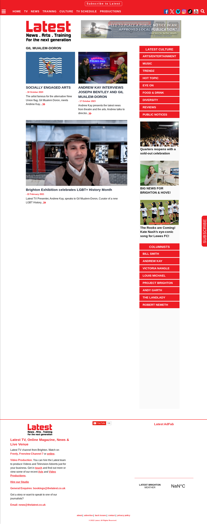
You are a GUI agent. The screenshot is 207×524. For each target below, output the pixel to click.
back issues (100, 515)
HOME (17, 11)
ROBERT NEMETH (155, 304)
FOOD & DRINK (153, 92)
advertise (88, 515)
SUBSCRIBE (204, 231)
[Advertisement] (159, 360)
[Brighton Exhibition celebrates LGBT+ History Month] (76, 153)
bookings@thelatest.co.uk (49, 488)
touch (38, 467)
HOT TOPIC (150, 78)
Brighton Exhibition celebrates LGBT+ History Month (69, 190)
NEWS (35, 11)
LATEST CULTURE (159, 49)
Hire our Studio (19, 482)
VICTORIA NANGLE (156, 268)
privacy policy (123, 515)
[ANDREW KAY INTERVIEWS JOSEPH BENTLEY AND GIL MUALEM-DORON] (102, 68)
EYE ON (148, 85)
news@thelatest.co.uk (32, 504)
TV (26, 11)
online (50, 453)
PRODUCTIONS (110, 11)
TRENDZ (148, 70)
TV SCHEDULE (86, 11)
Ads (40, 471)
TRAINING (49, 11)
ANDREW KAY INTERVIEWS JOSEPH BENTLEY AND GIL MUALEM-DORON (101, 92)
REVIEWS (149, 107)
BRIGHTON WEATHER (164, 486)
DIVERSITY (150, 100)
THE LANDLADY (154, 297)
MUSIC (147, 63)
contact (111, 515)
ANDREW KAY (152, 261)
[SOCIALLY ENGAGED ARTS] (50, 68)
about (79, 515)
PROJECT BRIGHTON (158, 283)
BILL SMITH (151, 253)
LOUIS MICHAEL (154, 275)
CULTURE (66, 11)
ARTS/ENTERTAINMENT (159, 56)
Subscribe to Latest (103, 3)
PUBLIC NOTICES (155, 114)
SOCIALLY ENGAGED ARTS (48, 87)
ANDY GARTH (152, 290)
